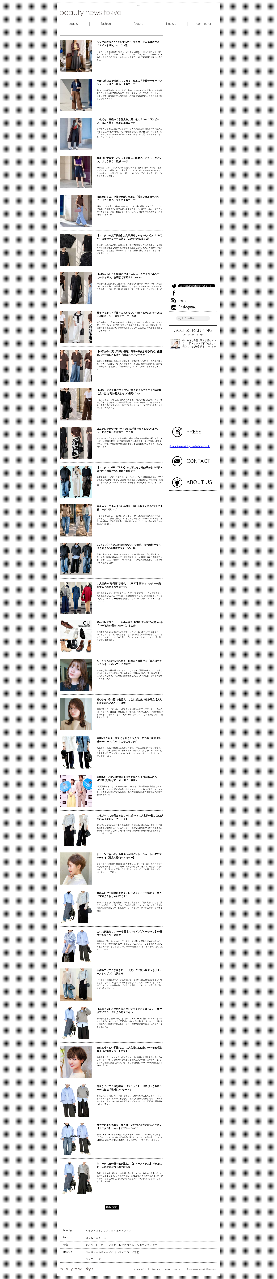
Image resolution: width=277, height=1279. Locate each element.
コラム (89, 1238)
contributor (203, 24)
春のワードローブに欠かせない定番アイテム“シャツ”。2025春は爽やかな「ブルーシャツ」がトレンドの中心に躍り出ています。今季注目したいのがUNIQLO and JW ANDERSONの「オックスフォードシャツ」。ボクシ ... (129, 1137)
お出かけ (116, 1252)
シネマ (141, 1245)
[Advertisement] (193, 158)
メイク (89, 1230)
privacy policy (139, 1269)
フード (89, 1252)
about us (155, 1269)
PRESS (193, 431)
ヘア (129, 1230)
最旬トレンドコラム (122, 1245)
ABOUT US (199, 482)
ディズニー (153, 1245)
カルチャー (102, 1252)
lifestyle (171, 24)
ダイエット (117, 1230)
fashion (106, 24)
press (167, 1269)
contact (178, 1269)
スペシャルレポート (97, 1245)
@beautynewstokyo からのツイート (189, 446)
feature (138, 24)
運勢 (136, 1252)
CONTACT (198, 461)
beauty (73, 24)
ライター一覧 (93, 1259)
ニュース (101, 1238)
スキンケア (102, 1230)
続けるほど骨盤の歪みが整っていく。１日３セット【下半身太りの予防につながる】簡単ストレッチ (199, 343)
